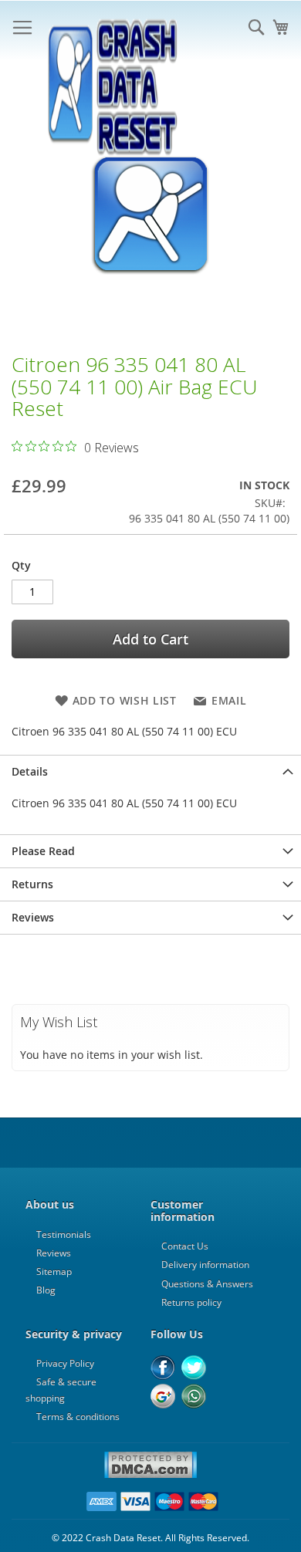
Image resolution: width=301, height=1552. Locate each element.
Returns (32, 884)
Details (30, 771)
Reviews (33, 917)
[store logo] (111, 31)
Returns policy (191, 1302)
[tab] (150, 771)
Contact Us (184, 1246)
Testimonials (63, 1234)
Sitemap (54, 1271)
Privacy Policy (65, 1363)
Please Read (43, 851)
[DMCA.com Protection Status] (150, 1475)
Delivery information (205, 1264)
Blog (46, 1290)
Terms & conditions (78, 1416)
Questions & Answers (207, 1283)
